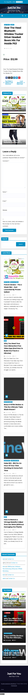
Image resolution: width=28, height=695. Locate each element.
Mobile (12, 24)
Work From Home (15, 460)
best (15, 295)
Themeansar (14, 685)
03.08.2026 (8, 356)
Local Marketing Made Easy (20, 83)
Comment (6, 161)
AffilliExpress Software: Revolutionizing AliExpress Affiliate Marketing (12, 569)
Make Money (7, 460)
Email (5, 201)
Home (2, 689)
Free (5, 340)
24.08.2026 (8, 295)
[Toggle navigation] (25, 16)
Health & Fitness (14, 282)
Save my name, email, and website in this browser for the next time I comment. (13, 224)
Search (4, 239)
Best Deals (7, 24)
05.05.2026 (8, 529)
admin (4, 578)
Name (5, 192)
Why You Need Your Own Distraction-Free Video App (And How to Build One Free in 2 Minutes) (13, 348)
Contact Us (10, 559)
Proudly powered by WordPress (8, 683)
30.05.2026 (8, 473)
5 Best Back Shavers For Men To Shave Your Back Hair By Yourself (14, 126)
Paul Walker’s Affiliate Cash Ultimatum (9, 83)
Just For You (14, 7)
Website (5, 210)
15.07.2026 (8, 412)
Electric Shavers (8, 633)
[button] (22, 16)
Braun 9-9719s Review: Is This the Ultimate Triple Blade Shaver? (13, 407)
